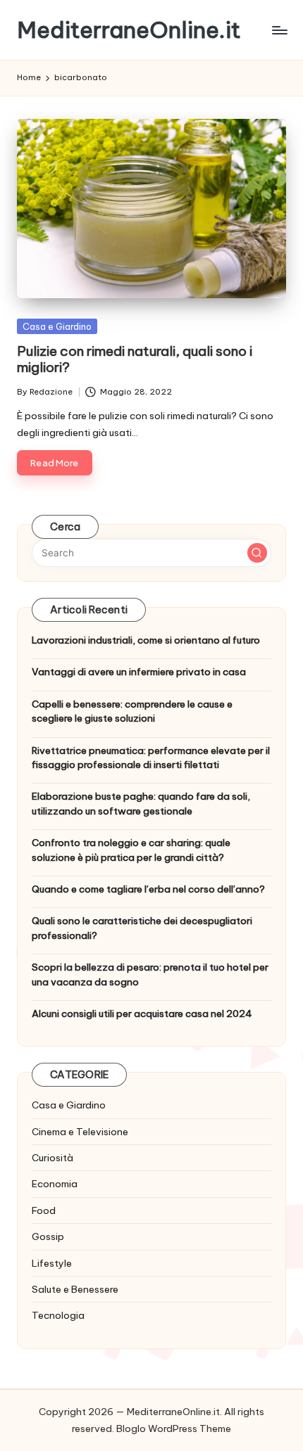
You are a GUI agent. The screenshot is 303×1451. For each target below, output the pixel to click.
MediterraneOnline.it (129, 30)
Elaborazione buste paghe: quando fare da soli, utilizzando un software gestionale (141, 803)
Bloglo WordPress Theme (173, 1428)
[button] (257, 553)
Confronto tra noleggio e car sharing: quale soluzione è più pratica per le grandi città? (131, 849)
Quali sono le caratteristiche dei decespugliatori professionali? (142, 927)
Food (44, 1210)
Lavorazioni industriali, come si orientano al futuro (146, 640)
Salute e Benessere (75, 1289)
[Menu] (279, 30)
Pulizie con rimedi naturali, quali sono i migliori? (134, 359)
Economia (55, 1183)
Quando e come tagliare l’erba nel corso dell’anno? (148, 889)
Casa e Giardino (57, 326)
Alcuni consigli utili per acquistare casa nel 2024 (142, 1013)
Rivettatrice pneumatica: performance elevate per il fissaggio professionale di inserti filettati (151, 757)
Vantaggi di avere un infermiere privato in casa (139, 671)
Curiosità (52, 1157)
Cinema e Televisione (80, 1131)
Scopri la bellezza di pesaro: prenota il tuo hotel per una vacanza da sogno (150, 974)
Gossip (48, 1236)
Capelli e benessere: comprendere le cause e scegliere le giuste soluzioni (132, 711)
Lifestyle (52, 1263)
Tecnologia (58, 1315)
